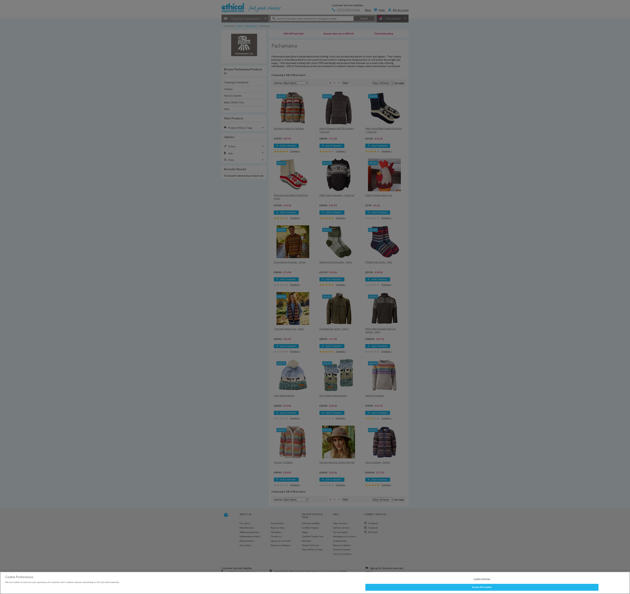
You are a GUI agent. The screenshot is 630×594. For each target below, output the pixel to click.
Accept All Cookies (482, 587)
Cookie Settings (482, 579)
